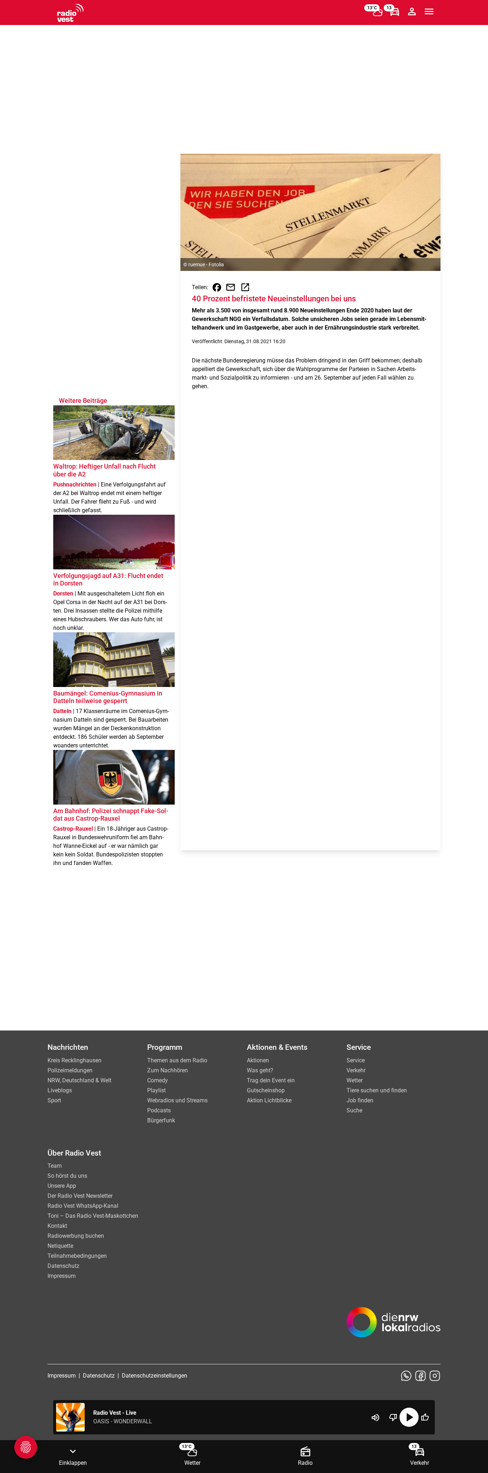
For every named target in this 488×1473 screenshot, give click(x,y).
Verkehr (356, 1070)
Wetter (355, 1080)
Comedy (157, 1080)
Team (55, 1165)
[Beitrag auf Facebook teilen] (217, 287)
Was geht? (260, 1070)
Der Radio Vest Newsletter (80, 1195)
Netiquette (60, 1245)
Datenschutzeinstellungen (154, 1375)
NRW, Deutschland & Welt (79, 1080)
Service (356, 1060)
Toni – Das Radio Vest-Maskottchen (93, 1215)
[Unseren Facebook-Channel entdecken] (420, 1375)
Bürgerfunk (161, 1120)
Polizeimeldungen (70, 1070)
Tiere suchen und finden (377, 1090)
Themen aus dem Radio (177, 1060)
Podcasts (159, 1110)
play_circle (409, 1417)
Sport (54, 1100)
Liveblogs (60, 1090)
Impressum (62, 1275)
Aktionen (258, 1060)
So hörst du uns (67, 1175)
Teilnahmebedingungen (77, 1255)
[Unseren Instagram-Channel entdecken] (434, 1375)
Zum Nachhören (167, 1070)
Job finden (360, 1100)
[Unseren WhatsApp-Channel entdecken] (406, 1375)
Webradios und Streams (177, 1100)
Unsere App (62, 1185)
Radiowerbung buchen (76, 1235)
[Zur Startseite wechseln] (70, 13)
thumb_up (424, 1417)
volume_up (375, 1418)
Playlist (156, 1090)
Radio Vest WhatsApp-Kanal (83, 1205)
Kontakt (57, 1225)
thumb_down (393, 1417)
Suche (354, 1110)
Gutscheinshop (266, 1090)
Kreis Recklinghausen (74, 1060)
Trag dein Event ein (271, 1080)
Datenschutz (63, 1265)
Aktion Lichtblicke (269, 1100)
